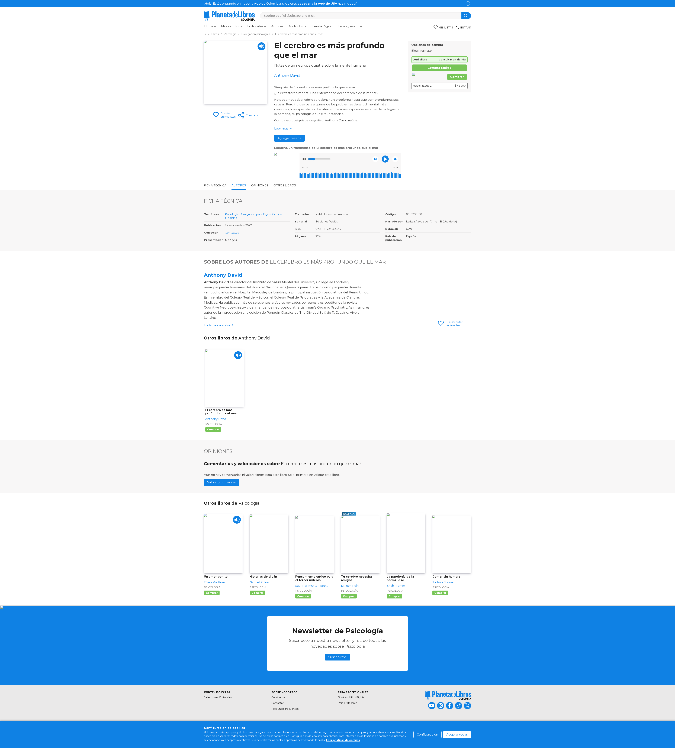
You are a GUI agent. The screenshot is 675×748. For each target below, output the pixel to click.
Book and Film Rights (351, 697)
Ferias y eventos (350, 26)
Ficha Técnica (215, 185)
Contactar (277, 703)
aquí (353, 3)
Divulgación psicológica (255, 214)
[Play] (261, 46)
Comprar (457, 77)
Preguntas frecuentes (284, 708)
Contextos (232, 232)
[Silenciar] (304, 159)
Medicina (231, 217)
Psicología (232, 214)
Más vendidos (231, 26)
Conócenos (278, 697)
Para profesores (347, 703)
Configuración (427, 734)
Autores (277, 26)
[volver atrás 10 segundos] (375, 159)
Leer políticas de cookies (343, 740)
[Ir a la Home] (205, 34)
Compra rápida (439, 67)
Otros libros (285, 185)
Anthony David (223, 275)
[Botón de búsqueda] (466, 15)
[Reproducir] (385, 159)
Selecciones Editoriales (218, 697)
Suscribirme (337, 657)
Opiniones (259, 185)
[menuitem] (210, 27)
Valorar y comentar (221, 482)
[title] (448, 695)
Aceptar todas (457, 734)
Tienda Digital (322, 26)
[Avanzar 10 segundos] (395, 159)
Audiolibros (297, 26)
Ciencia (277, 214)
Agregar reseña (289, 138)
